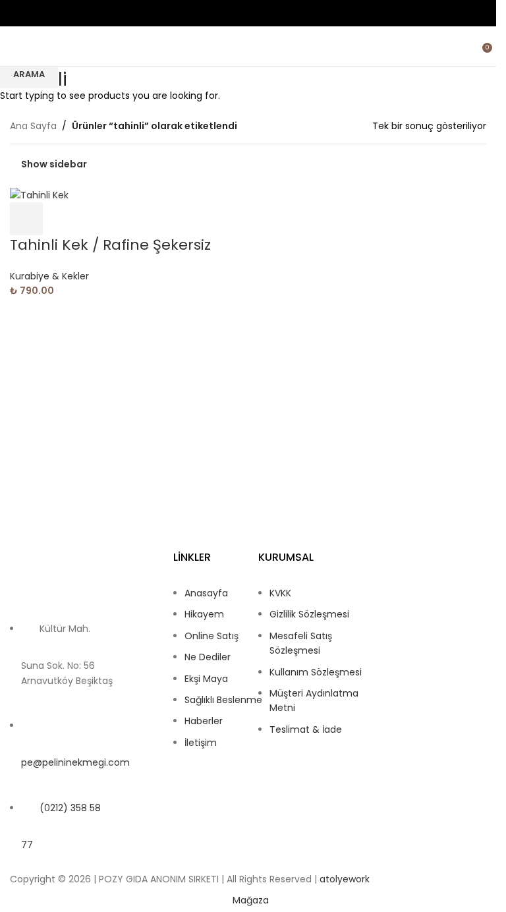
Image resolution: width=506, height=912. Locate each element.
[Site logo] (248, 46)
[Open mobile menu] (15, 46)
